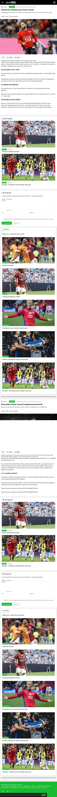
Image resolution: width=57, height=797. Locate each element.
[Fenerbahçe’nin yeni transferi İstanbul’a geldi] (28, 315)
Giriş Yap (16, 223)
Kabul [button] (44, 795)
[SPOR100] (10, 2)
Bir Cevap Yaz (7, 193)
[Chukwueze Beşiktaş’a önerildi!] (28, 283)
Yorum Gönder (7, 223)
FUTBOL (4, 149)
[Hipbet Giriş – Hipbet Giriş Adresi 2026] (28, 234)
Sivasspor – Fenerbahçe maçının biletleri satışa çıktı (16, 184)
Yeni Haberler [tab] (5, 229)
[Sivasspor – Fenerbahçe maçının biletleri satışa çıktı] (28, 378)
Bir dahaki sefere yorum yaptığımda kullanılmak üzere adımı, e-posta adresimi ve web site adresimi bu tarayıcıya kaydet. (28, 219)
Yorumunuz (9, 199)
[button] (54, 2)
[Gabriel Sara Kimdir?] (28, 252)
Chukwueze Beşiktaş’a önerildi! (10, 151)
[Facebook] (3, 791)
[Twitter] (7, 791)
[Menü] (2, 2)
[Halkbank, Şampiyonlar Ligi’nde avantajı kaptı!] (28, 346)
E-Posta (32, 212)
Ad (3, 212)
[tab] (11, 229)
